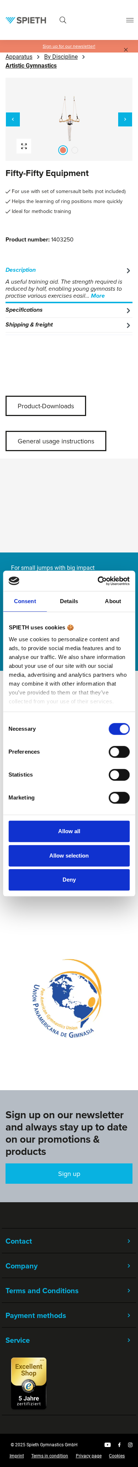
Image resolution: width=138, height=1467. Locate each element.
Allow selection (69, 855)
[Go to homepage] (26, 20)
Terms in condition (49, 1455)
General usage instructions (56, 441)
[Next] (125, 119)
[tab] (69, 283)
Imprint (17, 1455)
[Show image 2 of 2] (74, 150)
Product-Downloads (46, 405)
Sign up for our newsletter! (69, 46)
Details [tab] (69, 601)
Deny (69, 879)
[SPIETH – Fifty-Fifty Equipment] (69, 119)
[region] (69, 119)
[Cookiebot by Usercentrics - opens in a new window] (98, 581)
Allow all (69, 831)
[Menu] (130, 20)
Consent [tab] (25, 601)
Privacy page (89, 1455)
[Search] (63, 20)
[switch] (119, 752)
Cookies (117, 1455)
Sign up (69, 1173)
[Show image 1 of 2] (63, 150)
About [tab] (113, 601)
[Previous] (13, 119)
